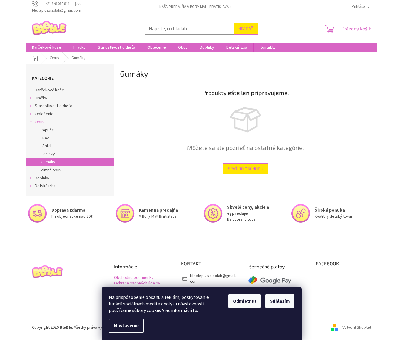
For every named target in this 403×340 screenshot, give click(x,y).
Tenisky (48, 154)
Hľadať (245, 28)
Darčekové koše (49, 90)
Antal (46, 146)
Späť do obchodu (245, 168)
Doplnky (42, 178)
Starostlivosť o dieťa (53, 106)
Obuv (39, 122)
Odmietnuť (244, 301)
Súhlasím (280, 301)
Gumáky (48, 162)
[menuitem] (46, 47)
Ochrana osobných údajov (137, 283)
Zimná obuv (51, 170)
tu (195, 310)
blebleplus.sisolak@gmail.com (213, 278)
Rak (45, 138)
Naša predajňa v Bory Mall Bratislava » (195, 7)
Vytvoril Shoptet (356, 327)
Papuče (47, 130)
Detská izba (45, 186)
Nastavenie (126, 325)
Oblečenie (44, 114)
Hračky (41, 98)
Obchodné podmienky (134, 278)
